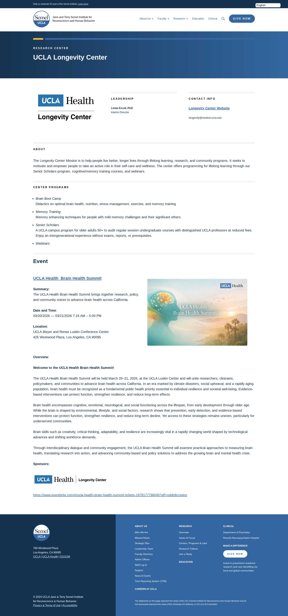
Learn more (83, 4)
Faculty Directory (144, 554)
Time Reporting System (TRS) (150, 581)
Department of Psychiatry (236, 532)
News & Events (143, 575)
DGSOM (65, 556)
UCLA (36, 556)
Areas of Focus (187, 538)
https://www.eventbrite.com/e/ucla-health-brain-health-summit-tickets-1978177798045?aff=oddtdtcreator (110, 495)
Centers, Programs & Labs (193, 543)
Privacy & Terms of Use (47, 605)
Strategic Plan (142, 543)
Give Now (242, 18)
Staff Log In (141, 565)
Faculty (162, 18)
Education (198, 18)
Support (139, 570)
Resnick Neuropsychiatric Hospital (241, 538)
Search (223, 18)
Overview (184, 532)
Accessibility (69, 605)
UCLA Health (50, 556)
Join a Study (185, 554)
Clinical (212, 18)
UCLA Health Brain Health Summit (67, 278)
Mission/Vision (142, 538)
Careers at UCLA (146, 589)
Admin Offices (142, 559)
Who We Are (141, 532)
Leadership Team (144, 548)
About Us (145, 18)
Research (179, 18)
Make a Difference (235, 545)
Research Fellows (188, 548)
